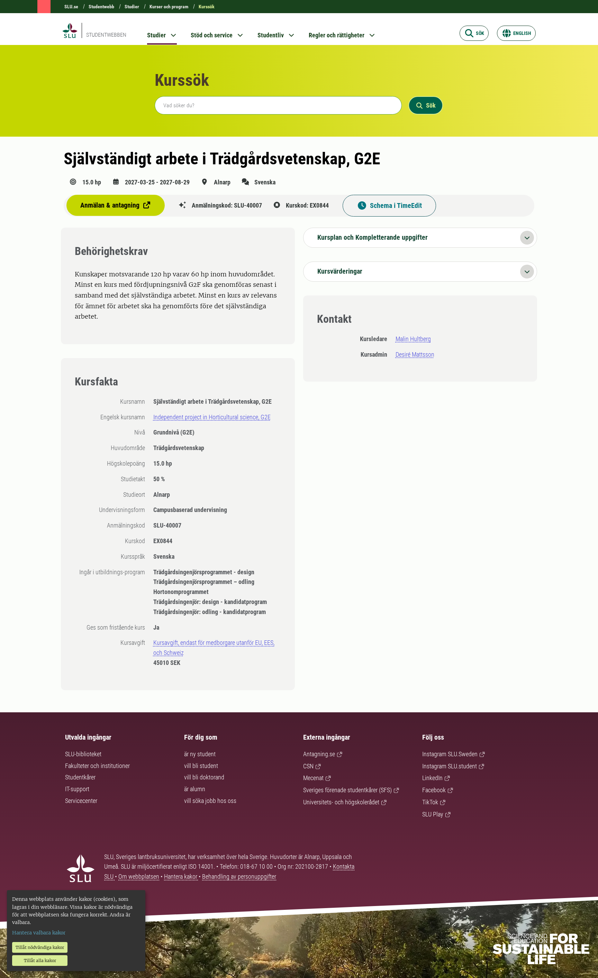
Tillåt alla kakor (40, 960)
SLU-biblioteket (83, 754)
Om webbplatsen (138, 876)
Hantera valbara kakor (38, 933)
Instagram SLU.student (449, 766)
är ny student (200, 754)
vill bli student (201, 765)
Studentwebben (106, 34)
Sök (431, 105)
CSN (308, 766)
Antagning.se (319, 754)
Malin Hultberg (413, 338)
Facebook (434, 790)
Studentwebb (101, 6)
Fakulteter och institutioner (97, 765)
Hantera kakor (181, 876)
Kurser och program (169, 6)
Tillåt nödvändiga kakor (40, 947)
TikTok (430, 802)
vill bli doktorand (204, 777)
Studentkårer (80, 777)
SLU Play (432, 814)
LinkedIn (432, 778)
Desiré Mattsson (415, 354)
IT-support (77, 789)
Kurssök (207, 6)
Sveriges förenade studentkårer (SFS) (347, 790)
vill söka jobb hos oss (210, 800)
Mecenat (313, 778)
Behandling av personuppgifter (239, 876)
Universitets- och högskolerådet (341, 802)
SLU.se (71, 6)
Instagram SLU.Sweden (450, 754)
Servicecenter (81, 800)
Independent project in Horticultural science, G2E (212, 417)
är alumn (194, 789)
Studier (132, 6)
